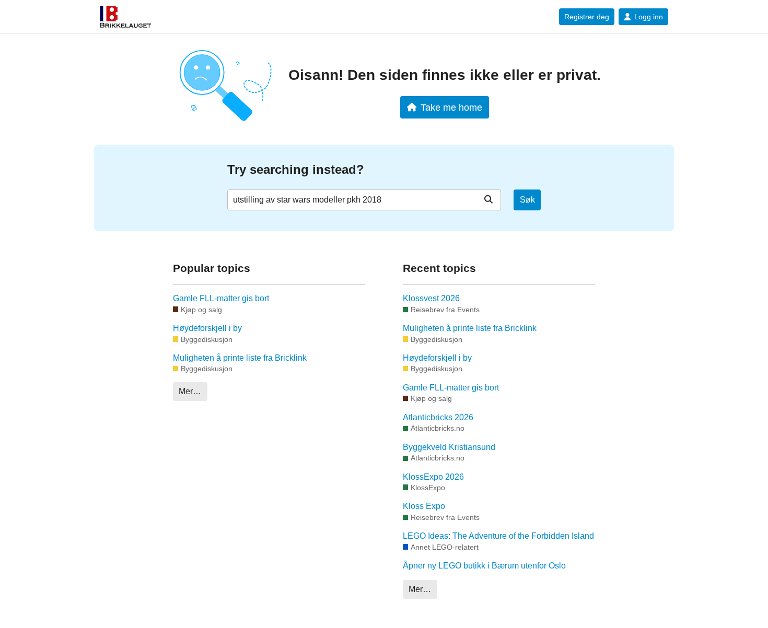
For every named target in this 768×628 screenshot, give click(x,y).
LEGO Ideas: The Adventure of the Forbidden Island (498, 535)
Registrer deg (586, 17)
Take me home (451, 107)
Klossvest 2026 (431, 298)
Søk (527, 199)
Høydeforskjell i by (207, 328)
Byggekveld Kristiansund (449, 447)
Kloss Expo (424, 506)
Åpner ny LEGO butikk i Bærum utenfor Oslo (484, 565)
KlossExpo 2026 (433, 476)
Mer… (190, 391)
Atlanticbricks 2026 (438, 417)
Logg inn (648, 17)
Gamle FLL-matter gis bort (221, 298)
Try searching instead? (295, 169)
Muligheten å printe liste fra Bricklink (240, 357)
